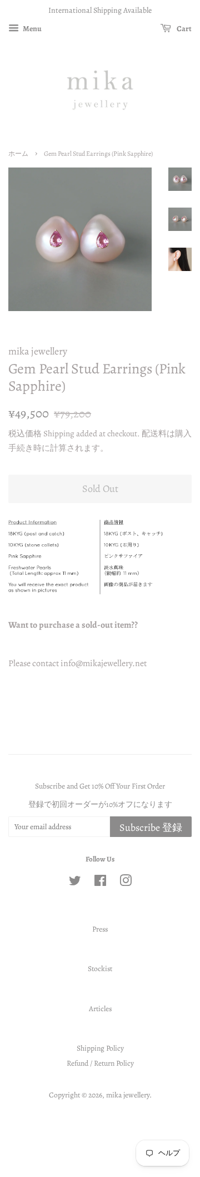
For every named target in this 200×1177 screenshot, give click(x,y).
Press (100, 929)
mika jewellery (127, 1095)
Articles (100, 1008)
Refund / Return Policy (100, 1063)
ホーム (18, 153)
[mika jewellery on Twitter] (75, 883)
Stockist (100, 968)
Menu (32, 28)
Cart (184, 28)
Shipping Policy (100, 1048)
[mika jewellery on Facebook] (100, 883)
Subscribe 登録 (150, 827)
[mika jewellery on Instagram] (125, 883)
